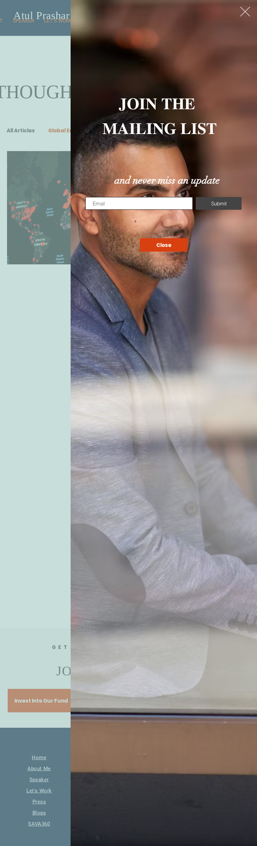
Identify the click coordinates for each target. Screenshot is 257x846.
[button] (245, 11)
